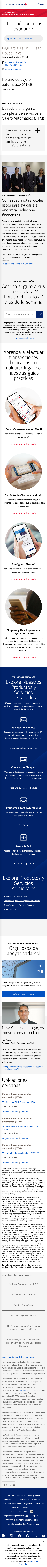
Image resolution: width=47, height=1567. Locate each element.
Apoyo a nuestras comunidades (20, 38)
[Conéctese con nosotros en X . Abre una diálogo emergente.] (35, 1535)
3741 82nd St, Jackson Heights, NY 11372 (20, 1153)
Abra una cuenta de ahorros (15, 896)
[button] (2, 4)
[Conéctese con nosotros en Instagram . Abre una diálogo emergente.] (11, 1535)
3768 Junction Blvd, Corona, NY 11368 (19, 1102)
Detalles (24, 1111)
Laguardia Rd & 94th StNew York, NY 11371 (15, 63)
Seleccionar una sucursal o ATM (18, 14)
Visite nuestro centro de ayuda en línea (19, 263)
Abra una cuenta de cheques (23, 787)
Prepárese (23, 825)
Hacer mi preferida (13, 69)
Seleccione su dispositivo (19, 314)
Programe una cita (10, 1111)
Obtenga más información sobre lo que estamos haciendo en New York (22, 1067)
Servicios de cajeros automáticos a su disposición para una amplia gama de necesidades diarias (23, 130)
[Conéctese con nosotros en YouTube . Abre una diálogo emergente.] (43, 1535)
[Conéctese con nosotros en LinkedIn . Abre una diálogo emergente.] (19, 1535)
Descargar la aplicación (23, 863)
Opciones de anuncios (20, 1512)
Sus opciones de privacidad (13, 1516)
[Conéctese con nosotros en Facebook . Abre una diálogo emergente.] (3, 1535)
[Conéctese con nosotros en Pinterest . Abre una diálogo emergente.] (27, 1535)
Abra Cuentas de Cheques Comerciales (20, 905)
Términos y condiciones (24, 338)
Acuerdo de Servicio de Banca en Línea (18, 1357)
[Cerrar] (44, 1541)
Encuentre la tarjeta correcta (24, 748)
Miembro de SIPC (27, 1390)
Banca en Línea (10, 909)
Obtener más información (23, 444)
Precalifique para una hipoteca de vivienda (22, 900)
